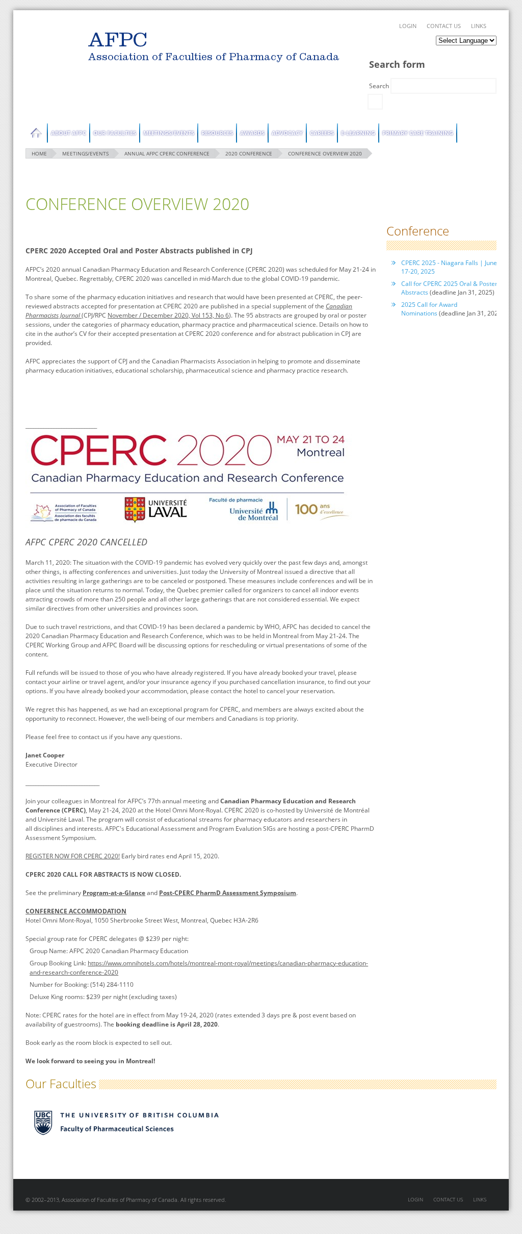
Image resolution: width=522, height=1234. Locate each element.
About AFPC (68, 133)
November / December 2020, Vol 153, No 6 (168, 315)
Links (478, 26)
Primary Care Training (417, 133)
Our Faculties (114, 133)
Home (36, 133)
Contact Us (444, 26)
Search (379, 86)
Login (407, 26)
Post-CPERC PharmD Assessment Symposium (227, 892)
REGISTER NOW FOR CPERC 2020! (72, 856)
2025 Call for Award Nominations (429, 309)
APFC (49, 49)
